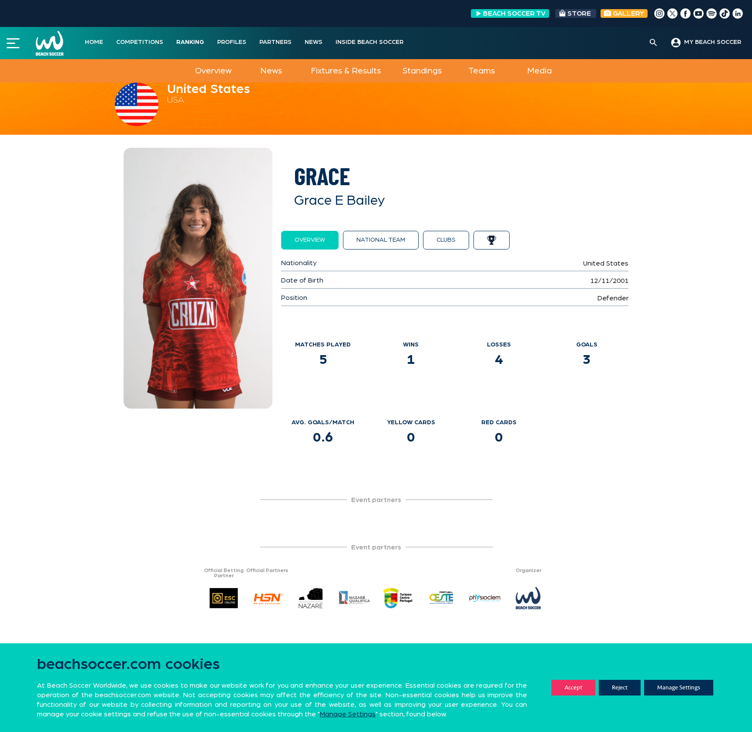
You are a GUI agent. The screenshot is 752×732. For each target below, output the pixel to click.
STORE (579, 13)
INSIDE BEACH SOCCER (369, 42)
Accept (573, 687)
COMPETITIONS (139, 42)
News (271, 71)
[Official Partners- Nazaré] (310, 598)
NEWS (313, 42)
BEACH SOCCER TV (514, 13)
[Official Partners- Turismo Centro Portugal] (397, 598)
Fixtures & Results (346, 71)
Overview (213, 71)
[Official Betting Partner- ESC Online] (223, 598)
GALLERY (627, 13)
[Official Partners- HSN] (267, 598)
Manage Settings (678, 687)
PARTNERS (275, 42)
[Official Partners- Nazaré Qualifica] (354, 598)
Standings (422, 71)
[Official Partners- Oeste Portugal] (441, 598)
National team (380, 240)
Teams (481, 71)
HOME (94, 42)
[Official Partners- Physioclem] (484, 598)
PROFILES (231, 42)
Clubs (446, 240)
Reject (620, 687)
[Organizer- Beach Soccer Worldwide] (528, 598)
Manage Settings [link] (348, 714)
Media (539, 71)
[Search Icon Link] (653, 43)
